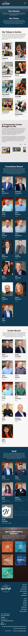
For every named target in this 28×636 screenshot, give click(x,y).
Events (25, 598)
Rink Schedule (23, 591)
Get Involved (24, 589)
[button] (24, 3)
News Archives (23, 611)
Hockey (25, 593)
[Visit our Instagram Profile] (3, 624)
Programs (24, 587)
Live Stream (24, 595)
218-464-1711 (4, 619)
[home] (6, 3)
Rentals (25, 603)
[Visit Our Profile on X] (5, 624)
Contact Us (24, 607)
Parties (25, 600)
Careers (25, 605)
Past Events (24, 609)
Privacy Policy (8, 631)
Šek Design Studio (22, 631)
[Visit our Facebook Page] (1, 624)
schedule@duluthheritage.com (7, 621)
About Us (24, 584)
